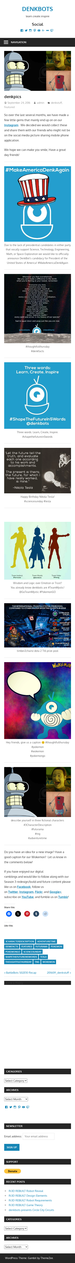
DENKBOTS (37, 9)
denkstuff (56, 102)
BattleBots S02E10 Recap (21, 972)
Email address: (13, 1136)
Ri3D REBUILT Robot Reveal (26, 1191)
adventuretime (46, 941)
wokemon (49, 962)
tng (37, 962)
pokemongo (12, 951)
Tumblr (63, 897)
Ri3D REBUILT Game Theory (26, 1205)
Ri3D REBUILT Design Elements (28, 1195)
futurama (41, 946)
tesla (43, 956)
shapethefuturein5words (21, 956)
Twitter (13, 892)
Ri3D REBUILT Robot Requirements (30, 1200)
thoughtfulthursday (18, 962)
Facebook (24, 887)
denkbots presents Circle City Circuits (31, 1210)
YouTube (27, 897)
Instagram (11, 125)
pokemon (56, 946)
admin (40, 102)
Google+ (55, 892)
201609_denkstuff (58, 972)
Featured (9, 107)
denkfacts (11, 946)
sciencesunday (32, 951)
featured (26, 946)
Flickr (38, 892)
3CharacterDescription (19, 941)
